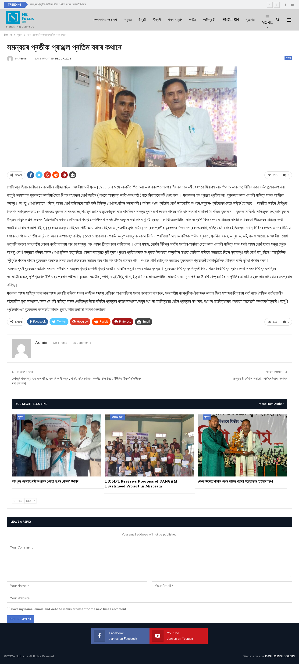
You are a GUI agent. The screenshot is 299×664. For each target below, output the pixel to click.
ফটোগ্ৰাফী (209, 20)
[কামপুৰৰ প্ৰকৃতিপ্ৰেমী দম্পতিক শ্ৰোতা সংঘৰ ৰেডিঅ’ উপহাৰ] (56, 445)
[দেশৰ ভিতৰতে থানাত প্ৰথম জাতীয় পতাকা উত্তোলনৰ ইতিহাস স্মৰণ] (242, 445)
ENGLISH (230, 20)
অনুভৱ (128, 20)
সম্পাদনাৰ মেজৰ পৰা (105, 20)
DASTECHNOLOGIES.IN (280, 656)
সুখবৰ (288, 58)
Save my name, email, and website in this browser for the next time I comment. (69, 609)
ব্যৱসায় (250, 20)
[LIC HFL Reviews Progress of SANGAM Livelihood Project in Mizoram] (149, 445)
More (267, 22)
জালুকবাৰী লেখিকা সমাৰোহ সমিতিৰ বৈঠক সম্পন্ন (260, 378)
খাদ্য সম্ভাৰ (175, 20)
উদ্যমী (142, 20)
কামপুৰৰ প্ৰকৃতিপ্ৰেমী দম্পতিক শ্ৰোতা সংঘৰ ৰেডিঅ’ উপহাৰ (58, 4)
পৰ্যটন (192, 20)
